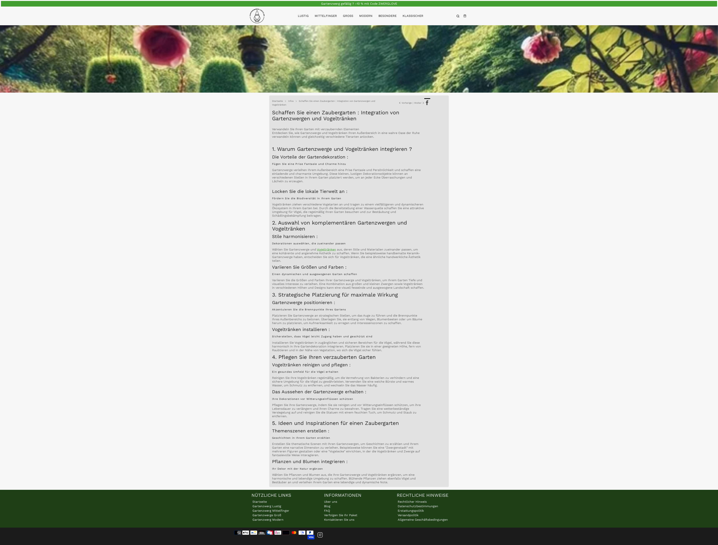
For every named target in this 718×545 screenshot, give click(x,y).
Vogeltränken (326, 249)
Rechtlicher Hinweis (412, 501)
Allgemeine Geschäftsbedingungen (423, 519)
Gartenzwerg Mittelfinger (270, 510)
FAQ (327, 510)
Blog (327, 506)
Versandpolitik (408, 515)
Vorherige (407, 103)
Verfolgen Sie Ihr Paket (340, 515)
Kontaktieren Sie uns (339, 519)
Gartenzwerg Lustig (266, 506)
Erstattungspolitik (411, 510)
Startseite (259, 501)
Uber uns (330, 501)
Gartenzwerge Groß (266, 515)
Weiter (417, 103)
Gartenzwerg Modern (267, 519)
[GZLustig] (257, 15)
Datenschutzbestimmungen (418, 506)
